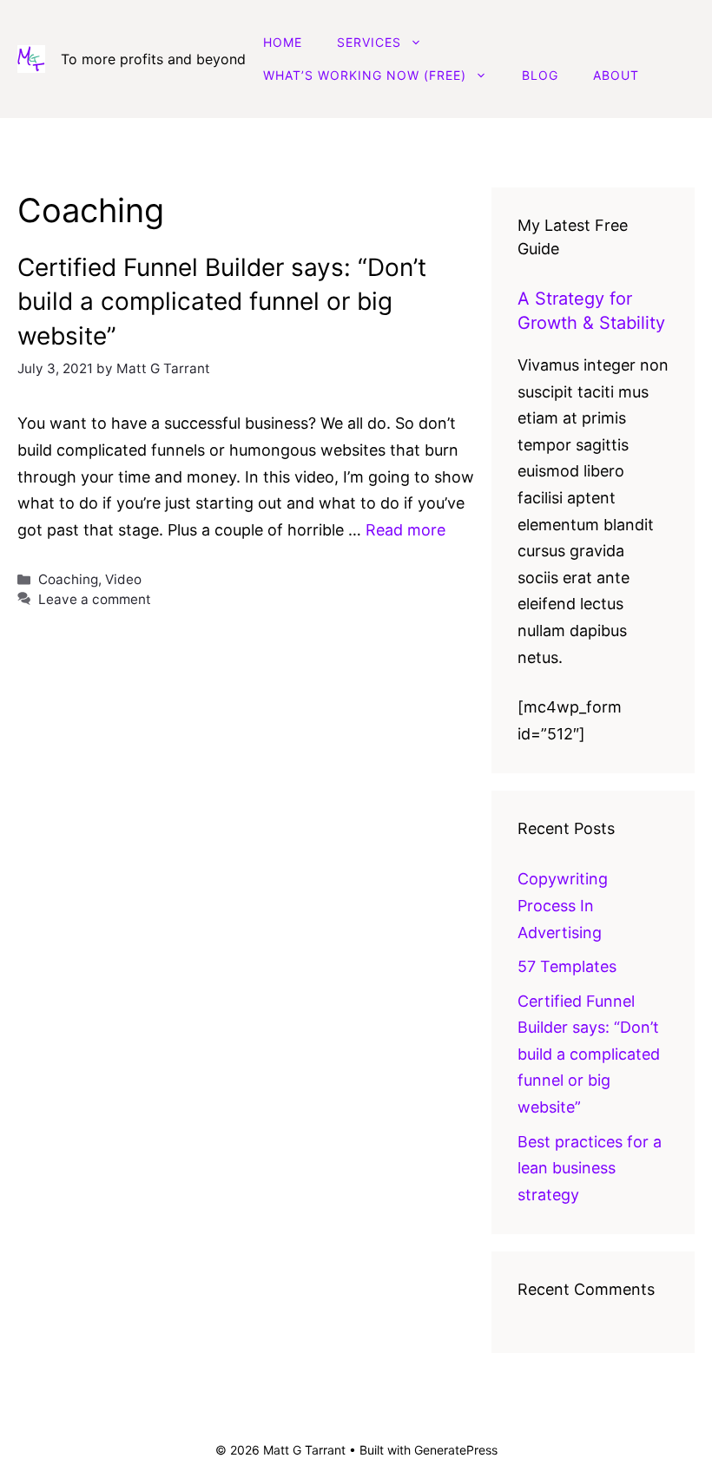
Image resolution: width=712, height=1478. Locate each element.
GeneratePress (456, 1449)
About (616, 75)
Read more (405, 530)
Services (369, 42)
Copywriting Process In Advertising (563, 905)
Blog (540, 75)
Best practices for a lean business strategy (590, 1168)
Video (123, 579)
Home (282, 42)
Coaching (68, 579)
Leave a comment (94, 599)
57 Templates (567, 966)
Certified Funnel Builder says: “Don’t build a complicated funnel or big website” (221, 301)
